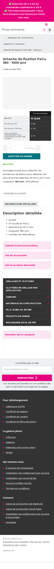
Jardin (9, 452)
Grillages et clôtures (20, 281)
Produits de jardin (18, 316)
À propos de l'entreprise (19, 468)
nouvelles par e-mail (27, 363)
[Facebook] (43, 24)
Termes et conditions (18, 488)
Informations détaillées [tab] (20, 204)
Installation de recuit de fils (21, 478)
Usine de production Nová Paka (23, 509)
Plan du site (35, 542)
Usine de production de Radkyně (24, 503)
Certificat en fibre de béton (21, 421)
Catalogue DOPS (15, 406)
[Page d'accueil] (13, 29)
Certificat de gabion (17, 411)
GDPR (46, 542)
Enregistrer (25, 377)
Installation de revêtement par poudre (27, 473)
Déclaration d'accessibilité (15, 542)
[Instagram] (46, 24)
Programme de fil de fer (21, 322)
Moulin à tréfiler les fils (18, 483)
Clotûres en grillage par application (21, 289)
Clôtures (11, 437)
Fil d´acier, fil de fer (18, 309)
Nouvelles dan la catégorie (20, 334)
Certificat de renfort (17, 416)
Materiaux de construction (23, 303)
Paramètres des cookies (15, 545)
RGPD (45, 387)
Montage (11, 522)
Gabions (11, 297)
